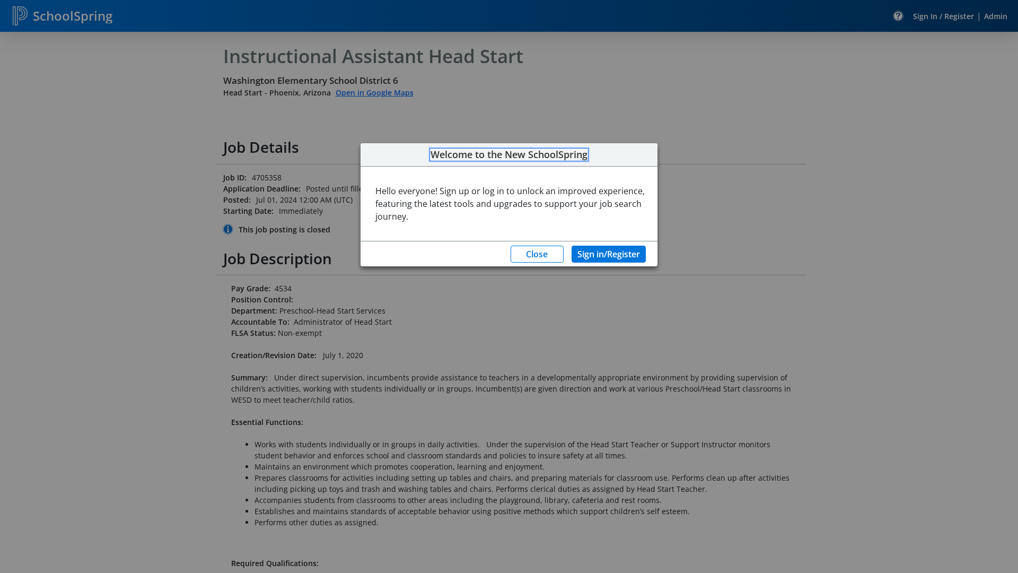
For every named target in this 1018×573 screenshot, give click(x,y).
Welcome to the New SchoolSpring (509, 155)
